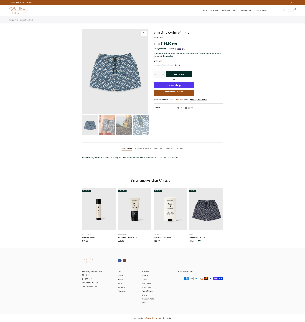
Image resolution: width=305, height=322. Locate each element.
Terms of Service (147, 291)
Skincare (214, 11)
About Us (145, 276)
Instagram (124, 260)
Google (182, 108)
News (143, 303)
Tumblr (192, 108)
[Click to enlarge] (144, 33)
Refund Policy (146, 287)
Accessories (260, 11)
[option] (115, 71)
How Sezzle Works (148, 299)
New (119, 272)
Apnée (161, 37)
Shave (236, 11)
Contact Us (145, 272)
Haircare (226, 11)
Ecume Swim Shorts (197, 238)
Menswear (246, 11)
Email (186, 108)
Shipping (169, 148)
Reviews (180, 148)
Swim (16, 20)
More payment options (174, 91)
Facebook (175, 108)
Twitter (178, 108)
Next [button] (142, 71)
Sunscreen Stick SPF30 (163, 238)
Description (127, 148)
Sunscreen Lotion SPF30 (127, 238)
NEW (205, 11)
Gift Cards (145, 280)
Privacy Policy (146, 283)
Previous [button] (89, 71)
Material (158, 148)
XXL (179, 65)
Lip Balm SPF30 (88, 238)
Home (11, 20)
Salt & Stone (86, 234)
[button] (188, 49)
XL (171, 65)
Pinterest (189, 108)
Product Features (143, 148)
